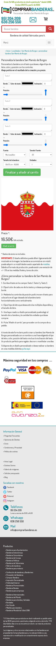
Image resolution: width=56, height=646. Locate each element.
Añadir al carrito (8, 246)
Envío (6, 444)
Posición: (6, 90)
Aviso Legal (8, 461)
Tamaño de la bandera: (11, 160)
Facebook (10, 487)
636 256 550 (11, 21)
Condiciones (8, 447)
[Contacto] (33, 19)
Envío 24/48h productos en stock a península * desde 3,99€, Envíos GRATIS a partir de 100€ (28, 3)
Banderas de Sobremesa (15, 563)
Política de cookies (11, 451)
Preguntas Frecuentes (12, 436)
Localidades (16, 51)
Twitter (9, 492)
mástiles (46, 264)
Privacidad (18, 447)
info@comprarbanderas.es (23, 530)
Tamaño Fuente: (35, 150)
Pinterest (10, 496)
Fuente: (6, 150)
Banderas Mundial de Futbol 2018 (18, 610)
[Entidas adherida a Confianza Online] (27, 392)
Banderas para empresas (15, 591)
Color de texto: (16, 84)
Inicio (8, 51)
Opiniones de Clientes (12, 440)
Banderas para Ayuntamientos (17, 550)
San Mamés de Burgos (29, 51)
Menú (5, 42)
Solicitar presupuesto (11, 473)
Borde (5, 84)
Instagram (10, 500)
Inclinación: (38, 84)
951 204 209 (11, 18)
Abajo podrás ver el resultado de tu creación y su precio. (23, 70)
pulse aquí (26, 348)
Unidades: (33, 160)
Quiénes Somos (9, 465)
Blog (6, 477)
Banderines (29, 572)
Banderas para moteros (14, 568)
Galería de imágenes (11, 469)
